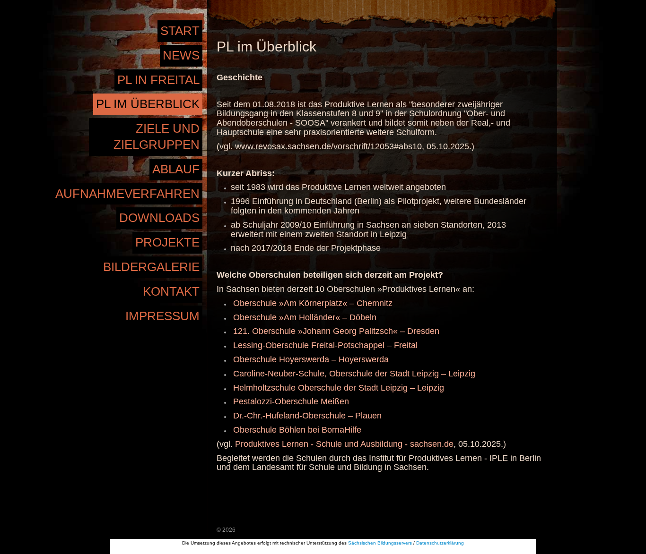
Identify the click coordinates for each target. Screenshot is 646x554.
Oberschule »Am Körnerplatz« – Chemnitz (313, 303)
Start (180, 31)
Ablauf (176, 169)
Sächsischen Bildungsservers (380, 542)
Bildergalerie (151, 267)
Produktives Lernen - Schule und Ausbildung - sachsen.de (344, 444)
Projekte (167, 242)
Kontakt (171, 291)
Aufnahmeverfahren (127, 194)
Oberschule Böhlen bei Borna (288, 430)
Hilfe (352, 430)
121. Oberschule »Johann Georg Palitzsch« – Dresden (336, 331)
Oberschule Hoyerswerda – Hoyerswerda (311, 359)
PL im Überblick (148, 104)
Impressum (162, 316)
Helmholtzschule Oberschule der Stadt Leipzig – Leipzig (338, 387)
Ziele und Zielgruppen (156, 136)
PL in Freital (158, 80)
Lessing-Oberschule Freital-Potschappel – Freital (325, 345)
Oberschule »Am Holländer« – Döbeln (304, 317)
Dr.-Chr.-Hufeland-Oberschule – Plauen (307, 415)
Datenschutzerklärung (440, 542)
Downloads (159, 218)
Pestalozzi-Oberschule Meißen (291, 401)
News (181, 55)
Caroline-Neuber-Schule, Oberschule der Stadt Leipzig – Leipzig (354, 373)
